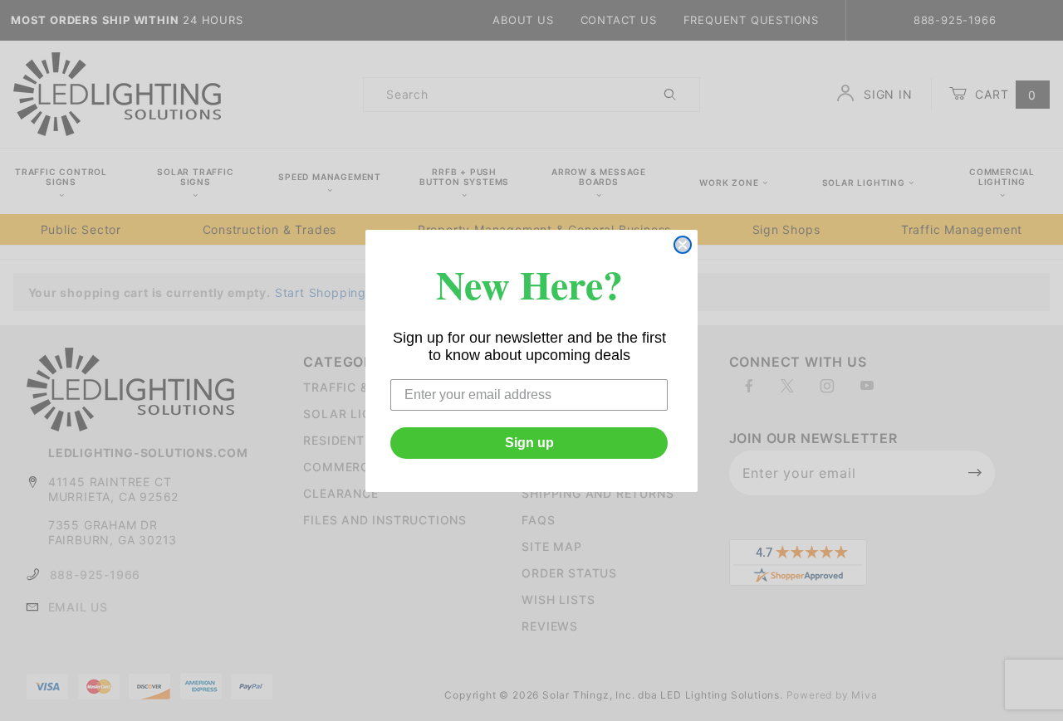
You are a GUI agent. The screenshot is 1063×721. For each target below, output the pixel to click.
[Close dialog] (682, 244)
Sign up (529, 443)
